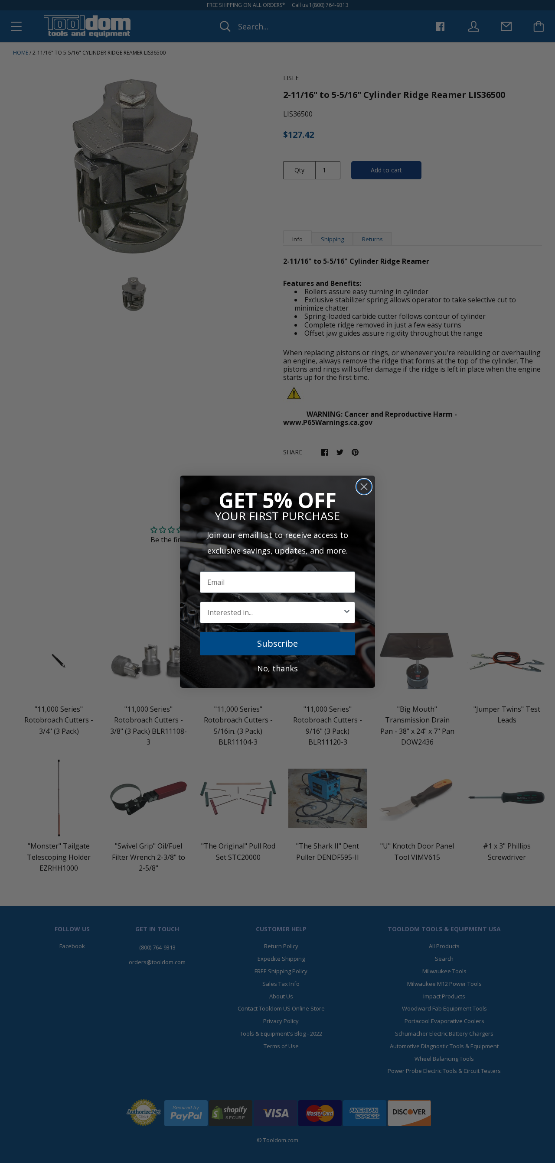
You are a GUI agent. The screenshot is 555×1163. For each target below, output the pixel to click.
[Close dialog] (364, 486)
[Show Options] (347, 612)
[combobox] (275, 612)
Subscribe (277, 643)
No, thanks (277, 668)
